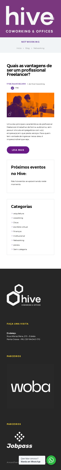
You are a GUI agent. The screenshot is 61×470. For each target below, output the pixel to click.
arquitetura (18, 213)
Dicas (15, 222)
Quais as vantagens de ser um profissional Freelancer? (29, 70)
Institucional (19, 236)
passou (16, 245)
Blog (27, 48)
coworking (18, 218)
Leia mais (18, 150)
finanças (17, 231)
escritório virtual (20, 227)
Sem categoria (20, 249)
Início (19, 48)
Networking (18, 240)
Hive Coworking (38, 84)
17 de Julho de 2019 (16, 84)
